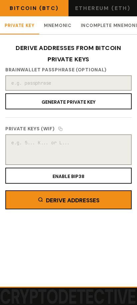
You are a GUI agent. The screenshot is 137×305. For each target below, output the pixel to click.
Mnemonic (57, 25)
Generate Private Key (68, 101)
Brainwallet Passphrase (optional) (56, 70)
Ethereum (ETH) (103, 8)
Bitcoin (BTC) (34, 8)
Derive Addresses (72, 199)
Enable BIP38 (68, 175)
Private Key (20, 25)
